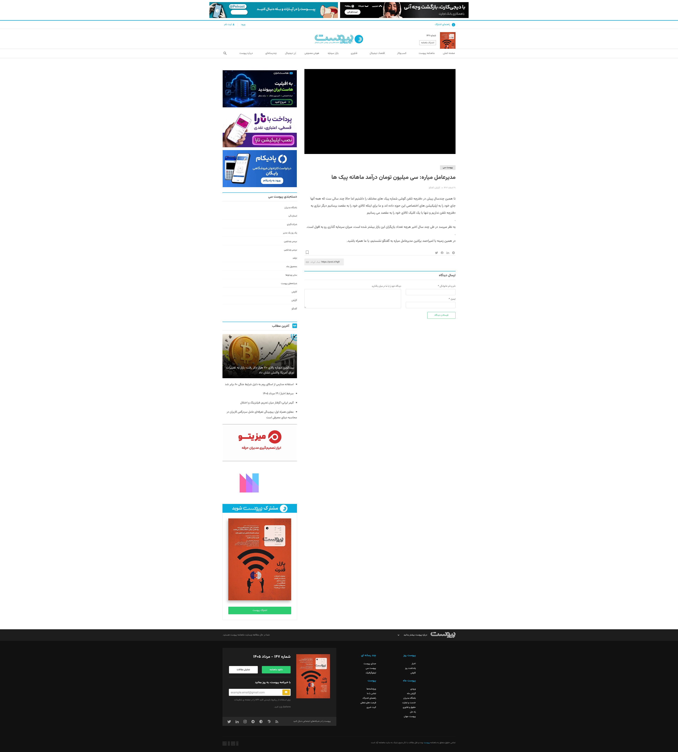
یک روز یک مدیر (290, 233)
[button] (225, 53)
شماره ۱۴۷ (431, 35)
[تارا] (260, 128)
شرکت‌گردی (292, 224)
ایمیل (453, 299)
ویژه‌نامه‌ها (371, 689)
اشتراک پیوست (259, 610)
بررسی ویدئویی (290, 241)
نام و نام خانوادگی (448, 286)
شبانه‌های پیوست (289, 283)
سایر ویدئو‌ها (291, 275)
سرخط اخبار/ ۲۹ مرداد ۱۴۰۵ (278, 393)
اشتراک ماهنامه (427, 42)
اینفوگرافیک (371, 673)
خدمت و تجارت (409, 703)
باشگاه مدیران (290, 207)
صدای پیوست (370, 663)
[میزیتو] (260, 442)
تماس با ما (371, 693)
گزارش (437, 187)
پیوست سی (448, 167)
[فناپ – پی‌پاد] (260, 168)
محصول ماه (291, 266)
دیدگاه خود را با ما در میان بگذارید (386, 286)
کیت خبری (371, 707)
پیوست (426, 742)
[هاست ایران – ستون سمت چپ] (260, 88)
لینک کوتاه (315, 262)
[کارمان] (260, 482)
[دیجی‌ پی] (404, 10)
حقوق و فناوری (409, 707)
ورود (243, 24)
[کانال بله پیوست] (273, 10)
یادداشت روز (410, 668)
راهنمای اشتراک (442, 24)
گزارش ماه (411, 693)
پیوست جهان (410, 716)
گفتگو (431, 187)
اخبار (414, 663)
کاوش (294, 292)
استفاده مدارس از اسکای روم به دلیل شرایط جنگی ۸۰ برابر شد (259, 384)
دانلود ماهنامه (276, 669)
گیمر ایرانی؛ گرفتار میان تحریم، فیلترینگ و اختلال (267, 403)
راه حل (413, 712)
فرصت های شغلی (368, 703)
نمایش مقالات (243, 669)
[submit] (286, 692)
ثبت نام (228, 24)
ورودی (413, 689)
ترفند (295, 258)
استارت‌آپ (292, 216)
